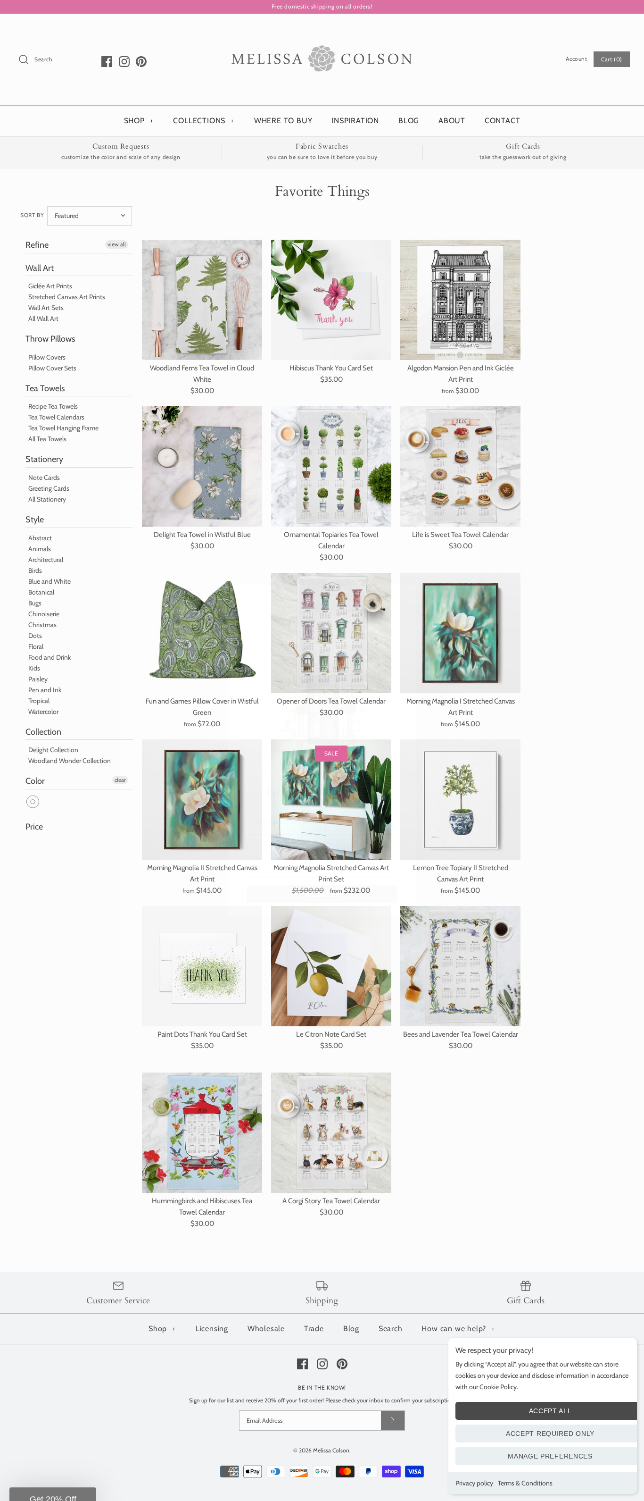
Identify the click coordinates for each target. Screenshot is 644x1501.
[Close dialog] (408, 593)
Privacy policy (474, 1483)
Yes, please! (322, 894)
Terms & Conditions (525, 1483)
